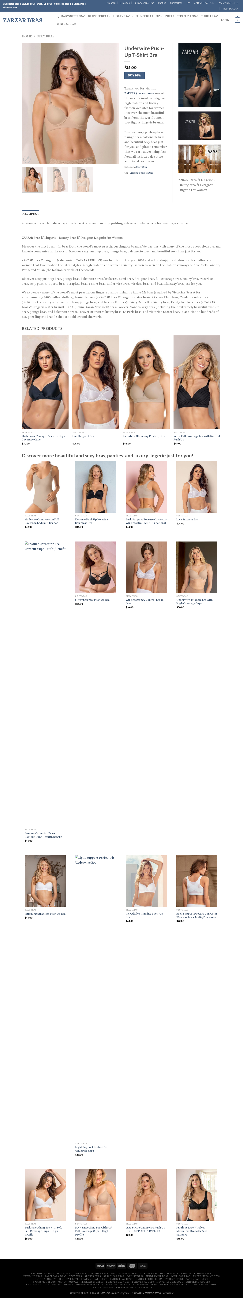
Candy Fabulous (196, 1279)
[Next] (112, 103)
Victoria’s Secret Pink (201, 1284)
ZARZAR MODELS (228, 2)
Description (30, 213)
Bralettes (125, 2)
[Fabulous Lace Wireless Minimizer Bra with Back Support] (197, 1195)
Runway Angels (62, 1284)
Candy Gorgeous (44, 1282)
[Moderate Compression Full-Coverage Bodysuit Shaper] (45, 487)
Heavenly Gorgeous (169, 1282)
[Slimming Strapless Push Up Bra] (45, 881)
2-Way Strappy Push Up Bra (92, 599)
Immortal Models (198, 1282)
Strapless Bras (187, 16)
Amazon (111, 2)
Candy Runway (68, 1282)
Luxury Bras (122, 16)
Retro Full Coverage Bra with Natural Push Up (197, 438)
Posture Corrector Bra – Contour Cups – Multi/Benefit (43, 835)
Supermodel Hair (87, 1284)
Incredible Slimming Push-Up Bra (144, 436)
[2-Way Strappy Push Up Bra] (95, 567)
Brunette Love (68, 1279)
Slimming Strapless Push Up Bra (45, 913)
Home (27, 36)
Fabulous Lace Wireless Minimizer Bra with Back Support (191, 1231)
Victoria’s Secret (171, 1284)
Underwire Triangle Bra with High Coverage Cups (43, 438)
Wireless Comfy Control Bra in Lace (144, 601)
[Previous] (28, 103)
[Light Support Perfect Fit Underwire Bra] (95, 997)
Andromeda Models (206, 1276)
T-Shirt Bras (210, 16)
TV (188, 2)
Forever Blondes (117, 1282)
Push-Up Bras (165, 16)
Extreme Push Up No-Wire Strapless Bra (91, 521)
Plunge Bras (144, 16)
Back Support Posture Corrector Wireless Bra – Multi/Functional (146, 521)
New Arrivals (169, 1273)
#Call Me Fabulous (94, 1279)
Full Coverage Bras (144, 2)
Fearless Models (92, 1282)
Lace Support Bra (83, 436)
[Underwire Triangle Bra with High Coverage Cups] (197, 567)
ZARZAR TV (146, 1287)
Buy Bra (134, 75)
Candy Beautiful (121, 1279)
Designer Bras (98, 16)
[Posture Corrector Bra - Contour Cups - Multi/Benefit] (45, 683)
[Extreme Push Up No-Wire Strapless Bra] (95, 487)
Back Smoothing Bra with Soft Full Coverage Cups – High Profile (43, 1231)
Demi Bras (79, 1273)
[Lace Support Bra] (197, 487)
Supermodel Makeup (116, 1284)
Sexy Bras (45, 36)
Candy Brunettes (171, 1279)
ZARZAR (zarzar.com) (139, 93)
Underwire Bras (157, 1276)
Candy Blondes (146, 1279)
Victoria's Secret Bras (141, 172)
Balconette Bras (73, 16)
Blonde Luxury (45, 1279)
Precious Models (38, 1284)
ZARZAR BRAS (23, 20)
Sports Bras (176, 2)
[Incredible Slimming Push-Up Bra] (146, 881)
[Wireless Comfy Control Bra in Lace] (146, 567)
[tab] (30, 214)
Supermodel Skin (145, 1284)
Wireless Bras (67, 23)
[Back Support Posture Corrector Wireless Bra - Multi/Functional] (146, 487)
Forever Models (143, 1282)
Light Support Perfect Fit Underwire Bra (91, 1148)
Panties (162, 2)
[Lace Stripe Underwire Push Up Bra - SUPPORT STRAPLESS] (146, 1195)
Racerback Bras (55, 1276)
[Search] (57, 16)
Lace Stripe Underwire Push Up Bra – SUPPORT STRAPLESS (145, 1229)
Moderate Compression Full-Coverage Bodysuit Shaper (42, 521)
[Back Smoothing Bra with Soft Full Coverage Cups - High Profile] (45, 1195)
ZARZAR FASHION (204, 2)
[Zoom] (27, 159)
